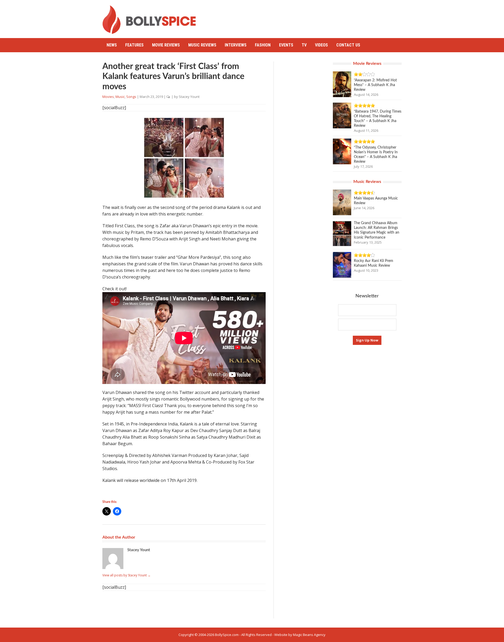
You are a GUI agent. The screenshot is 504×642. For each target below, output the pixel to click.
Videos (321, 45)
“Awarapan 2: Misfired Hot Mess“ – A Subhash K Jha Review (375, 85)
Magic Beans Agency (309, 634)
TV (304, 45)
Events (286, 45)
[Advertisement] (306, 17)
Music (120, 96)
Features (134, 45)
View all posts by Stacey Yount (126, 575)
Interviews (235, 45)
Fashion (263, 45)
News (112, 45)
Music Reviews (202, 45)
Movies (108, 96)
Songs (131, 96)
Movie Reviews (166, 45)
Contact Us (348, 45)
